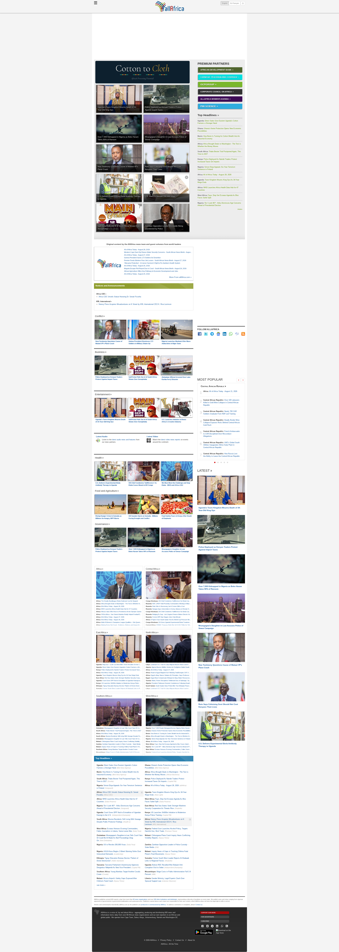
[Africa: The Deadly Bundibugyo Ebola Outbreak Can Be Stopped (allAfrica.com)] (119, 585)
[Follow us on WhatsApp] (222, 926)
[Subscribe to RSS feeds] (243, 334)
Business (100, 352)
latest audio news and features (123, 440)
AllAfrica (169, 6)
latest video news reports (170, 440)
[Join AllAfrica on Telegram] (212, 334)
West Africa (151, 696)
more (240, 209)
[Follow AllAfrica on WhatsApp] (231, 334)
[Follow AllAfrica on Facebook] (199, 334)
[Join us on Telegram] (212, 926)
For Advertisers (207, 917)
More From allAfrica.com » (180, 277)
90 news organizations (140, 899)
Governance (101, 524)
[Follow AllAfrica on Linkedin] (224, 334)
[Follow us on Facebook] (202, 926)
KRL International (103, 301)
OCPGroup (207, 84)
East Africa (101, 632)
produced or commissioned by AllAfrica (153, 904)
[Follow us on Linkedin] (217, 926)
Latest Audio (102, 436)
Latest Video (152, 436)
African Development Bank (215, 70)
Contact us (198, 904)
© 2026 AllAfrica (150, 940)
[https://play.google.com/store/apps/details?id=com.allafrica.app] (204, 932)
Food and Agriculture (106, 491)
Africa (99, 569)
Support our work (208, 912)
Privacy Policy (165, 940)
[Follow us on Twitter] (207, 926)
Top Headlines (207, 115)
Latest (203, 470)
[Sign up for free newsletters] (237, 334)
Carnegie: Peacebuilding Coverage (218, 77)
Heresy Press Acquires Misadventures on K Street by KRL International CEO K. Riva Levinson (135, 304)
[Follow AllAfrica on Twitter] (206, 334)
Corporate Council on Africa (216, 92)
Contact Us (179, 940)
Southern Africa (103, 696)
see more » (101, 885)
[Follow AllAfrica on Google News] (218, 334)
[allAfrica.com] (109, 263)
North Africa (151, 632)
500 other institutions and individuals (165, 899)
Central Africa (152, 569)
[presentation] (238, 380)
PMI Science (208, 106)
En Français (234, 3)
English (225, 3)
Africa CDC (100, 294)
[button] (214, 462)
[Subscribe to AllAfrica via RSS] (226, 926)
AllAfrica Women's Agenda (214, 99)
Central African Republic (212, 386)
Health (98, 458)
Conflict (99, 316)
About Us (191, 940)
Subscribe (205, 921)
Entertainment (102, 394)
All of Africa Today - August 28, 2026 (214, 175)
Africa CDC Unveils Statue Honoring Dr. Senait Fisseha (120, 297)
